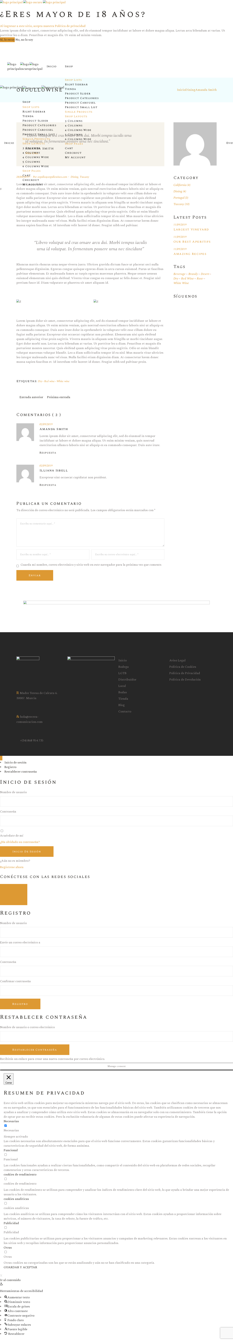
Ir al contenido (10, 1280)
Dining (177, 191)
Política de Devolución (185, 679)
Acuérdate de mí (11, 835)
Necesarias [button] (11, 1121)
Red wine (49, 381)
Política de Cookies (182, 666)
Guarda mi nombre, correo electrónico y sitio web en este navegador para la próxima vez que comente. (91, 565)
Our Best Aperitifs (192, 242)
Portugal (178, 197)
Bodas (122, 692)
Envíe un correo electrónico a (20, 942)
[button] (1, 1284)
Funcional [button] (11, 1150)
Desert (205, 274)
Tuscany (178, 204)
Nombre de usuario (13, 792)
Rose (200, 278)
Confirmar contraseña (15, 981)
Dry (40, 381)
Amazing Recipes (190, 254)
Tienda (123, 698)
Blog (121, 705)
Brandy (193, 274)
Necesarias (11, 1130)
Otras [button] (8, 1247)
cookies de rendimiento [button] (20, 1174)
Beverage (179, 274)
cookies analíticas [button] (16, 1199)
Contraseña (8, 811)
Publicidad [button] (11, 1223)
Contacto (124, 711)
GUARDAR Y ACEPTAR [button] (20, 1267)
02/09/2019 (46, 424)
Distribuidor (127, 679)
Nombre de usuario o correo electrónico (27, 1027)
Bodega (123, 666)
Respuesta (48, 453)
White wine (63, 381)
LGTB (122, 673)
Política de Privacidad (184, 673)
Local (122, 686)
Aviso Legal (177, 660)
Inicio (122, 660)
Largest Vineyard (191, 229)
